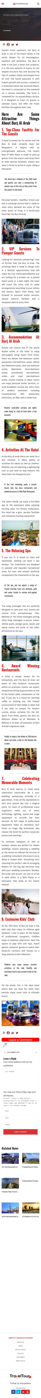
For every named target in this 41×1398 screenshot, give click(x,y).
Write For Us (20, 1361)
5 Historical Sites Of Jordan (30, 1181)
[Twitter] (17, 45)
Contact (20, 1353)
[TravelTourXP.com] (20, 4)
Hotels (12, 15)
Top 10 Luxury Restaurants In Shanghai (10, 1216)
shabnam (7, 30)
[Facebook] (8, 45)
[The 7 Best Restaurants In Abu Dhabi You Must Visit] (10, 1158)
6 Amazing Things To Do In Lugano (10, 1192)
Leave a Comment (20, 1040)
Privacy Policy (20, 1350)
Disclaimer (20, 1357)
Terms (20, 1346)
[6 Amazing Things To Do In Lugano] (10, 1183)
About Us (20, 1342)
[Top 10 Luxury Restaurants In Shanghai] (10, 1208)
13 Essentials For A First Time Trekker (30, 1216)
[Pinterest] (4, 45)
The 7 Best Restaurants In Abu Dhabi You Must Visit (10, 1167)
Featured (6, 15)
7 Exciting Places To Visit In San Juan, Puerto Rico (30, 1167)
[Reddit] (13, 45)
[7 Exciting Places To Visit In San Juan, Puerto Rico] (30, 1158)
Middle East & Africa (22, 15)
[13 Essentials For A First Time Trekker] (30, 1208)
